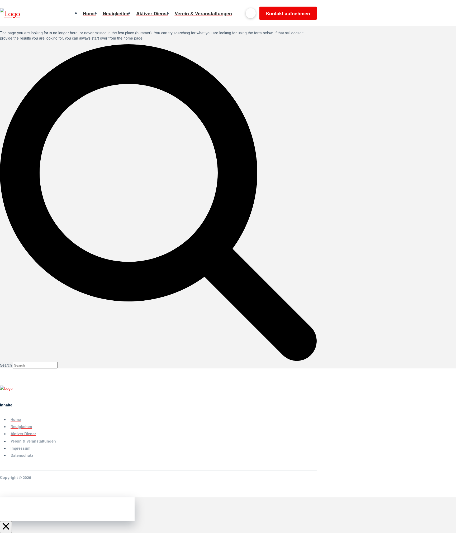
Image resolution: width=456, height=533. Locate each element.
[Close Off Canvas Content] (6, 527)
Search (6, 365)
